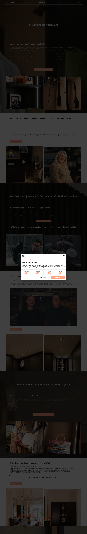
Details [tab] (43, 259)
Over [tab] (58, 259)
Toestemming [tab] (28, 259)
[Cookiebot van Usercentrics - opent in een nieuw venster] (60, 256)
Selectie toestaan (43, 277)
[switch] (37, 273)
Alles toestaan (57, 277)
